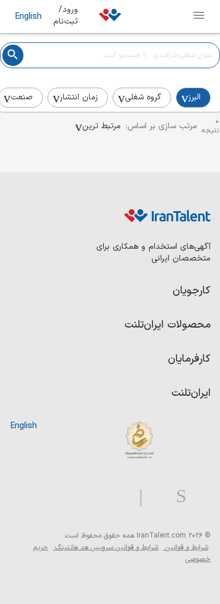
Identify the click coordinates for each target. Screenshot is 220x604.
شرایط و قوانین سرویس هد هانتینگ (105, 547)
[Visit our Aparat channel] (118, 496)
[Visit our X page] (155, 496)
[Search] (12, 55)
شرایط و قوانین (185, 547)
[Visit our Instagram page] (177, 496)
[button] (98, 126)
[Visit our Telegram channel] (136, 496)
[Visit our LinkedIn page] (199, 496)
